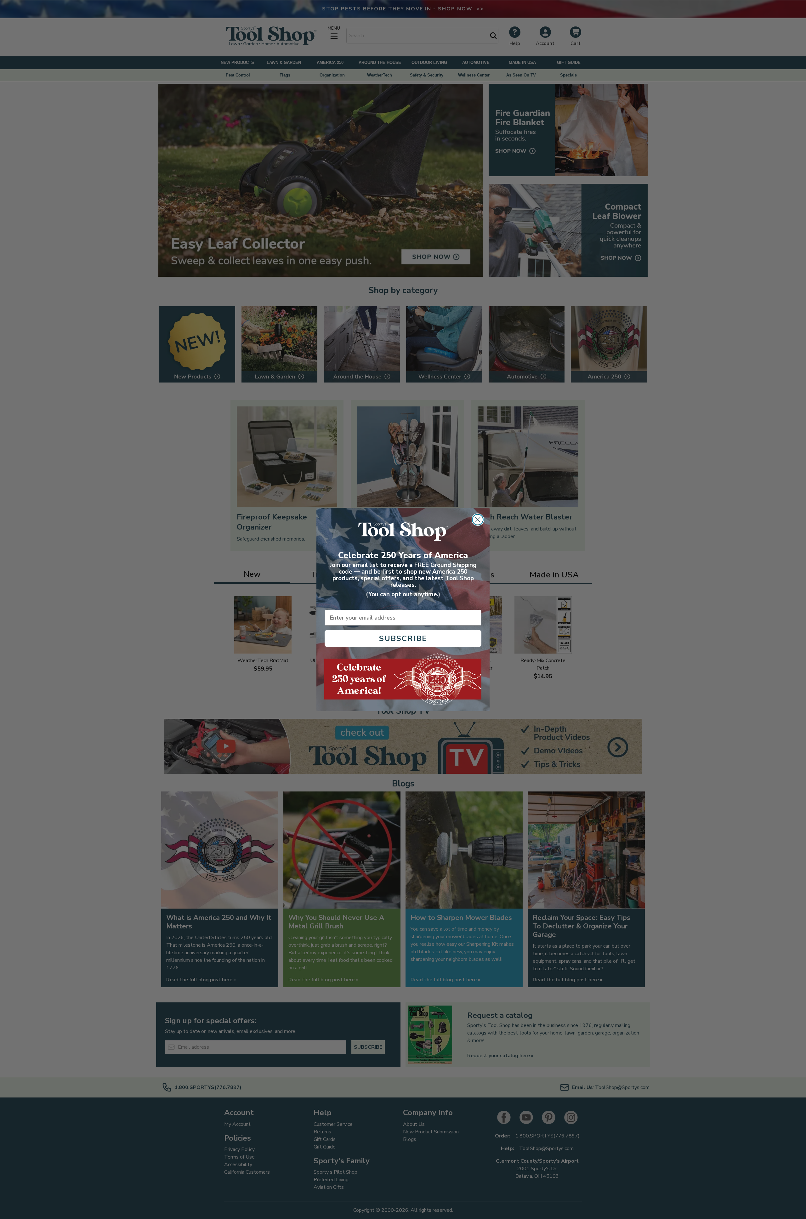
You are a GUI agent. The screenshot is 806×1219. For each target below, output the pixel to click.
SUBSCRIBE (403, 638)
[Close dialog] (477, 519)
